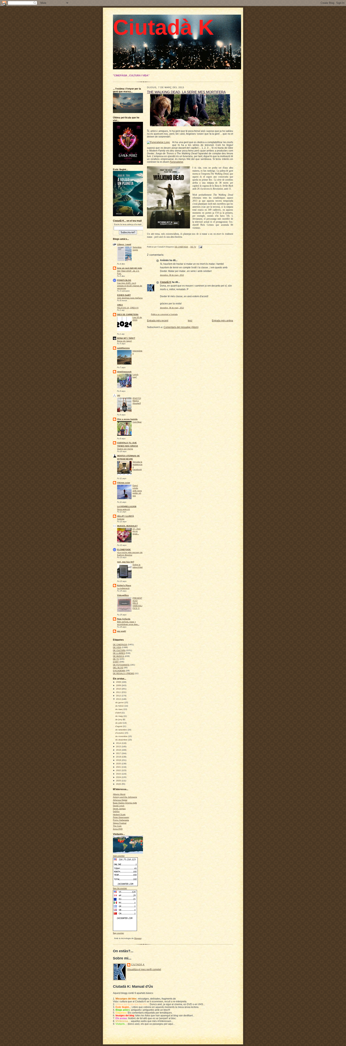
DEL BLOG (118, 667)
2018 (119, 757)
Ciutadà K (163, 27)
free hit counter (120, 888)
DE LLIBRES (119, 653)
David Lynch (118, 806)
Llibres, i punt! (124, 244)
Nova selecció (123, 509)
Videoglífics (123, 595)
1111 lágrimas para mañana (130, 298)
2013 (119, 699)
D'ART (116, 662)
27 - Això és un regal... (137, 531)
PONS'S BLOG (124, 280)
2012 (119, 696)
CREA (120, 305)
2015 (119, 746)
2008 (119, 682)
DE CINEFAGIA (120, 644)
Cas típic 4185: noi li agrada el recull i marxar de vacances (129, 285)
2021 (119, 767)
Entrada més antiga (222, 320)
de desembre (121, 740)
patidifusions (123, 348)
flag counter (118, 933)
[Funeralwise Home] (158, 142)
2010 (119, 689)
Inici (190, 320)
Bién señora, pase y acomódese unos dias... (128, 623)
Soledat (120, 519)
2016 (119, 750)
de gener (119, 702)
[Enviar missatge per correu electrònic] (200, 247)
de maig (119, 716)
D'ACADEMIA (119, 670)
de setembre (121, 730)
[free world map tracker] (131, 853)
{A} (118, 395)
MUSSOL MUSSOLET (127, 526)
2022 (119, 770)
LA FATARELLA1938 (126, 506)
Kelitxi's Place (124, 585)
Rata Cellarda (123, 619)
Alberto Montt (119, 794)
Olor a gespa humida (127, 419)
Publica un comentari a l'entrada (164, 314)
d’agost (119, 726)
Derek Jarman (119, 809)
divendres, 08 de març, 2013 (172, 275)
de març (119, 709)
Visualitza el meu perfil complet (144, 969)
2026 (119, 784)
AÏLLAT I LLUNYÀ (125, 516)
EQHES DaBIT (124, 295)
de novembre (121, 736)
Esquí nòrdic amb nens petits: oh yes (137, 490)
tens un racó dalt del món (129, 268)
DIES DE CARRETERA (127, 314)
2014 (119, 743)
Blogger (137, 938)
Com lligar (137, 422)
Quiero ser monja (125, 449)
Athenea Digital (120, 800)
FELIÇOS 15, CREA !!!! (128, 308)
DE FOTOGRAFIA (121, 665)
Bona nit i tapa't (124, 341)
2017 (119, 753)
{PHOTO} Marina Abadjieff (137, 400)
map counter (119, 856)
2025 (119, 780)
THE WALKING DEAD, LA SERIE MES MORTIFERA (186, 92)
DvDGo (116, 811)
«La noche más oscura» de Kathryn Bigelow (130, 553)
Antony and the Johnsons (125, 797)
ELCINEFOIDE (124, 549)
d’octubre (120, 733)
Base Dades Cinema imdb (125, 803)
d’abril (118, 713)
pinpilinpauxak (124, 372)
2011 (119, 692)
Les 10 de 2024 (137, 318)
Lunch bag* (135, 375)
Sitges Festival (119, 823)
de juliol (119, 723)
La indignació (123, 588)
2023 (119, 774)
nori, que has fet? (125, 562)
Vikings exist (123, 483)
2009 (119, 685)
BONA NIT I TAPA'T (126, 338)
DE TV (116, 659)
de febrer (119, 706)
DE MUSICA (118, 656)
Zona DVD (118, 829)
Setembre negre (137, 248)
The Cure (117, 826)
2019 (119, 760)
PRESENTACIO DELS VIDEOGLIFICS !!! (137, 603)
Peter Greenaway (121, 817)
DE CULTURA (119, 650)
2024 (119, 777)
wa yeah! (121, 631)
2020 (119, 763)
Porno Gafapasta (121, 820)
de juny (119, 719)
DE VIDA (117, 647)
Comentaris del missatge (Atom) (181, 327)
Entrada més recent (157, 320)
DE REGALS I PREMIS (123, 673)
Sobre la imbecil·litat (138, 565)
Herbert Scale (119, 814)
